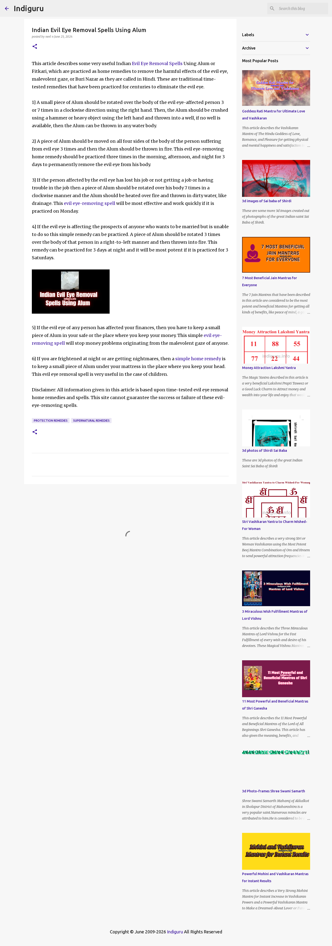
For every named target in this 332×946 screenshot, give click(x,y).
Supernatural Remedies (91, 420)
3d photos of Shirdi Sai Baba (264, 450)
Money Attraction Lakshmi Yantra (269, 368)
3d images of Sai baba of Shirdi (266, 201)
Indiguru (29, 8)
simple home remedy (198, 358)
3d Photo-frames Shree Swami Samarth (273, 791)
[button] (35, 46)
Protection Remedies (51, 420)
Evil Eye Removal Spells (157, 63)
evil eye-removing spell (89, 203)
